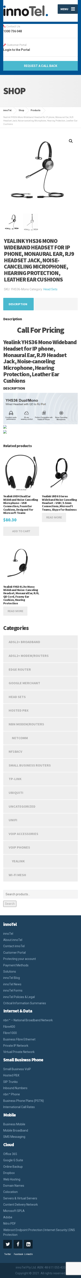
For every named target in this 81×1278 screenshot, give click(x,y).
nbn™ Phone (11, 1094)
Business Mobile (14, 1124)
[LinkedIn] (28, 1244)
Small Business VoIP (17, 1069)
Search (10, 903)
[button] (71, 141)
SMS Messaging (14, 1136)
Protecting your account (19, 959)
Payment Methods (16, 965)
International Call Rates (19, 1107)
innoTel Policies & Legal (19, 997)
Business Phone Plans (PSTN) (23, 1100)
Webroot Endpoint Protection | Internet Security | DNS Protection (39, 1232)
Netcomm (20, 738)
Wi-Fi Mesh (17, 875)
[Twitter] (7, 1244)
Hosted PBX (19, 710)
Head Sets (50, 289)
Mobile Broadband (15, 1130)
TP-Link (15, 779)
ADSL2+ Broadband (24, 642)
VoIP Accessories (23, 834)
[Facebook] (18, 1244)
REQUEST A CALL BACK (40, 66)
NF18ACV (15, 751)
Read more (54, 517)
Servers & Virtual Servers (20, 1198)
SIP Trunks (10, 1082)
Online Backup (13, 1166)
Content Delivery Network (20, 1204)
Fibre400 (9, 1026)
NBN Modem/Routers (26, 724)
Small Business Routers (30, 765)
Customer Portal (14, 952)
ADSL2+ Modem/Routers (29, 655)
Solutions (9, 971)
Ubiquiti (16, 792)
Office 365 (10, 1154)
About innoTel (12, 940)
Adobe (7, 1217)
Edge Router (20, 669)
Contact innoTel (14, 946)
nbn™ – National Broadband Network (28, 1020)
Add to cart (21, 531)
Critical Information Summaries (24, 1003)
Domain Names (13, 1185)
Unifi (13, 820)
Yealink (18, 861)
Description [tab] (18, 304)
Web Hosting (11, 1179)
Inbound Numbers (15, 1088)
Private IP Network (15, 1045)
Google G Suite (13, 1160)
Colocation (10, 1192)
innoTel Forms (12, 990)
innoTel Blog (11, 977)
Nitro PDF (9, 1223)
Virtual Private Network (19, 1052)
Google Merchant (24, 683)
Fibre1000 (10, 1033)
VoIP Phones (19, 847)
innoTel (8, 933)
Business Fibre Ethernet (19, 1039)
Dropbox (9, 1173)
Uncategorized (22, 806)
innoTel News (12, 984)
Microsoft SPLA (14, 1211)
